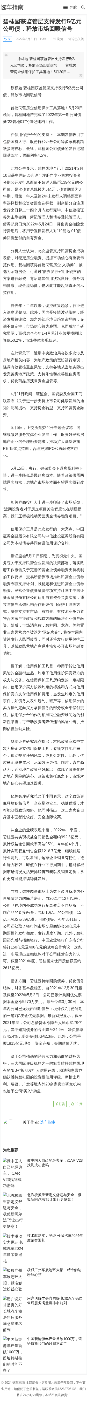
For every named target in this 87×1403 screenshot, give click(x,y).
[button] (70, 7)
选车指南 (12, 7)
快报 (7, 39)
